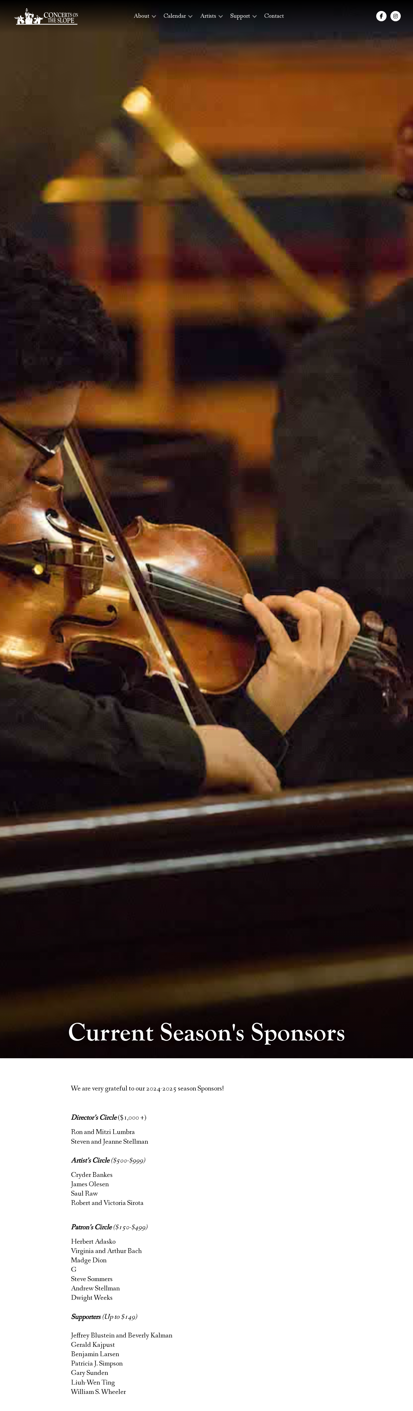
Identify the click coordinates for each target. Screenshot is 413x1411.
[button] (145, 16)
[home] (46, 16)
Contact (274, 16)
